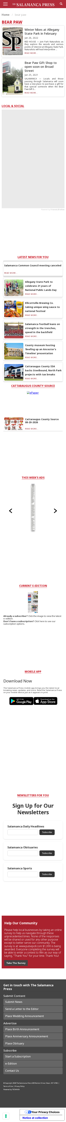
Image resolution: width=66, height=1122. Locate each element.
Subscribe (47, 832)
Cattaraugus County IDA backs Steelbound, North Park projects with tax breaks (43, 370)
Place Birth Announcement (22, 1029)
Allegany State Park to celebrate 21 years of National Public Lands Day (41, 286)
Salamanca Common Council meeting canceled (32, 265)
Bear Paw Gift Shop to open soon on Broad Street (41, 67)
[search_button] (61, 3)
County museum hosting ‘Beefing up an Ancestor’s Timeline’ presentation (40, 349)
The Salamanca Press (24, 1083)
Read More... (31, 53)
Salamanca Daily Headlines (25, 826)
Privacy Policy (20, 1086)
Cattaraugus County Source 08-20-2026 (42, 421)
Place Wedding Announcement (24, 1016)
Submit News (13, 1002)
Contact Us (12, 1070)
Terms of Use (8, 1086)
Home (6, 15)
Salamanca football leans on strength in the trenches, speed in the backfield (42, 328)
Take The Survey (16, 963)
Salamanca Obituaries (22, 847)
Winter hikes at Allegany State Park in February (42, 31)
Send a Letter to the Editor (22, 1009)
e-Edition (11, 1063)
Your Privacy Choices (45, 1112)
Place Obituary (14, 1043)
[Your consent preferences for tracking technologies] (6, 1116)
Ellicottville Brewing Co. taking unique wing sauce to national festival (42, 307)
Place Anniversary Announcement (26, 1036)
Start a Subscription (18, 1056)
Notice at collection (35, 1117)
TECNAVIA (16, 1089)
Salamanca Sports (19, 868)
